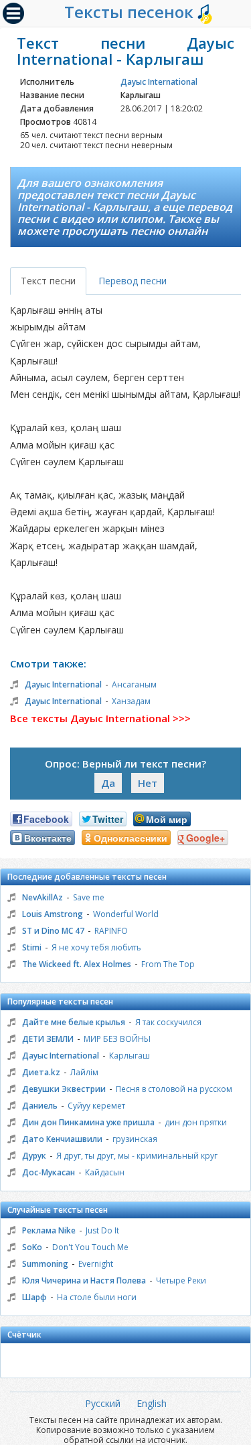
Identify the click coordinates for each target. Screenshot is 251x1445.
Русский (102, 1403)
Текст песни (48, 280)
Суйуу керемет (96, 1105)
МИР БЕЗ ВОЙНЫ (117, 1039)
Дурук (34, 1155)
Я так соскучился (168, 1022)
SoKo (32, 1247)
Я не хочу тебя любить (96, 947)
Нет (147, 783)
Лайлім (84, 1072)
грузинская (134, 1139)
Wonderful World (126, 914)
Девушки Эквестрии (64, 1089)
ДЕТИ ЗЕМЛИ (48, 1039)
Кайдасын (104, 1172)
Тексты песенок (130, 12)
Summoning (45, 1263)
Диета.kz (41, 1072)
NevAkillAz (42, 897)
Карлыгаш (129, 1055)
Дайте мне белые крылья (73, 1022)
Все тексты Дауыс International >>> (100, 718)
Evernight (95, 1263)
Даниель (40, 1105)
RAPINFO (111, 930)
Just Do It (102, 1230)
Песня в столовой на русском (174, 1089)
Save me (88, 897)
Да (108, 783)
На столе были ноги (97, 1297)
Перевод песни (132, 280)
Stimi (31, 947)
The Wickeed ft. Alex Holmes (76, 964)
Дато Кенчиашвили (62, 1139)
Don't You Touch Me (90, 1247)
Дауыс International (158, 81)
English (152, 1403)
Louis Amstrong (52, 914)
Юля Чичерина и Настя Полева (84, 1280)
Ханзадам (131, 701)
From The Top (168, 964)
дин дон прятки (196, 1122)
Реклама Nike (49, 1230)
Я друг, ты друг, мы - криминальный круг (137, 1155)
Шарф (34, 1297)
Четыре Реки (181, 1280)
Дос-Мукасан (48, 1172)
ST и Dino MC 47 (53, 930)
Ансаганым (134, 684)
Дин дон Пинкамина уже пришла (88, 1122)
